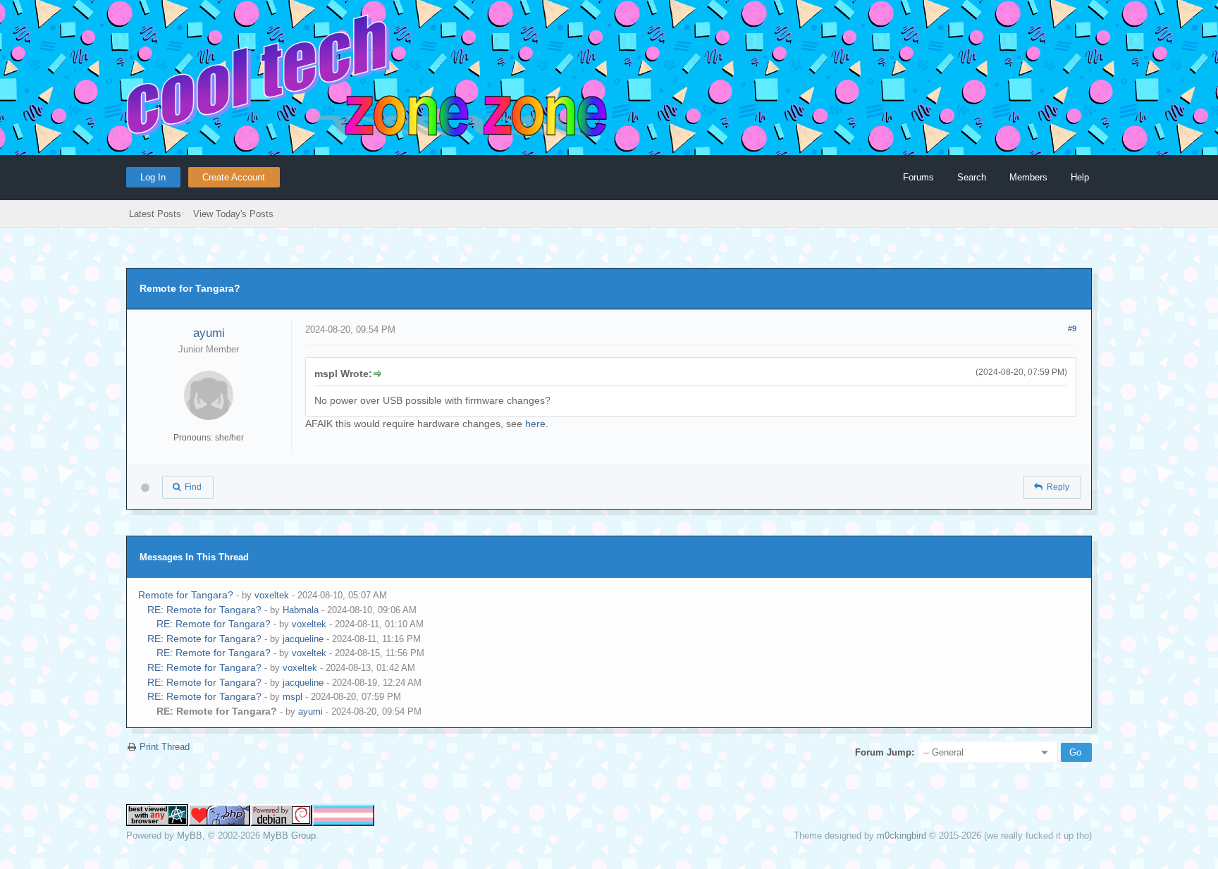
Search (971, 177)
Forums (918, 177)
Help (1080, 177)
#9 (1072, 328)
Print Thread (165, 746)
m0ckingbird (901, 835)
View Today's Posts (233, 214)
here (535, 423)
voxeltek (271, 595)
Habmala (301, 610)
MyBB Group (289, 835)
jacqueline (303, 639)
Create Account (233, 177)
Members (1028, 177)
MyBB (189, 835)
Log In (153, 177)
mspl (292, 696)
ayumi (209, 333)
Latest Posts (155, 214)
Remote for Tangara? (185, 594)
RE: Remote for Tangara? (204, 609)
